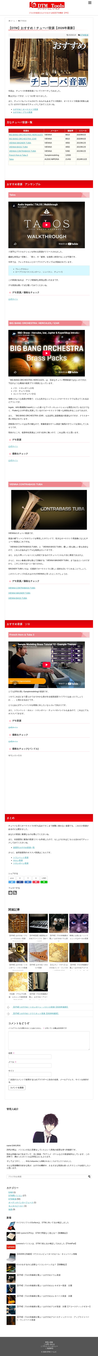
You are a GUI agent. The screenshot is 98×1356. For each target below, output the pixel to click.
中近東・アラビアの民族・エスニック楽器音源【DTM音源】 (18, 997)
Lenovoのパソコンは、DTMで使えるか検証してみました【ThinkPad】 (46, 1244)
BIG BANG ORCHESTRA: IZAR (22, 139)
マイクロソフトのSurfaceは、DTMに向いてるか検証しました (42, 1223)
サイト (11, 1071)
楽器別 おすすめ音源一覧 (24, 847)
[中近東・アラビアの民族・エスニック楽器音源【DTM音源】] (17, 981)
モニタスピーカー (16, 1206)
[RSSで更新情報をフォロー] (15, 893)
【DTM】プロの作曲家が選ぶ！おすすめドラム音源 (58, 939)
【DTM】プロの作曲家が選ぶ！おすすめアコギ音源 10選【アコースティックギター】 (53, 1307)
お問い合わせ (50, 1344)
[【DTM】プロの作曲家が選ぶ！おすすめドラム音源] (58, 923)
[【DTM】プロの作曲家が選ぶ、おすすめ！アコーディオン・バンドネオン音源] (38, 981)
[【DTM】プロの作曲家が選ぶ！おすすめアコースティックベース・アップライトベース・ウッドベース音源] (78, 952)
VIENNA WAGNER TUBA (20, 143)
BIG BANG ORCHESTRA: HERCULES (26, 135)
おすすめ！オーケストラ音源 (25, 109)
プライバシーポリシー (50, 1346)
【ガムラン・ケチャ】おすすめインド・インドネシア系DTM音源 (58, 968)
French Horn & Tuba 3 (18, 155)
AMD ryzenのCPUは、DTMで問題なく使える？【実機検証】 (42, 1233)
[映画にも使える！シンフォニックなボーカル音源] (78, 923)
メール (12, 1062)
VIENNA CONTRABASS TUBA (22, 151)
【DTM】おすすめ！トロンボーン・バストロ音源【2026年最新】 (18, 968)
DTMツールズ (51, 1352)
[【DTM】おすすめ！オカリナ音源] (38, 952)
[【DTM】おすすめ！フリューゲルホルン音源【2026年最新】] (17, 923)
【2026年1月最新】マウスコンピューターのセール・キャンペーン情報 (46, 1254)
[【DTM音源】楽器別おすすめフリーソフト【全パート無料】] (38, 923)
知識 (10, 1209)
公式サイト (13, 299)
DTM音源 (84, 35)
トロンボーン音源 (20, 863)
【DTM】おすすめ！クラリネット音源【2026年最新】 (35, 1013)
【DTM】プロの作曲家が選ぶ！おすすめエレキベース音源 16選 (44, 1296)
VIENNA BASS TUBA (18, 147)
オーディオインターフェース (20, 1202)
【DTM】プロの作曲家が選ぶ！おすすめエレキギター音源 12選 (44, 1286)
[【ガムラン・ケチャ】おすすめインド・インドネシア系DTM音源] (58, 952)
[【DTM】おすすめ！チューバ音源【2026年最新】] (28, 882)
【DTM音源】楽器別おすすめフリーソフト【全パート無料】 (38, 939)
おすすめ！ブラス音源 (22, 112)
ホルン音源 (18, 860)
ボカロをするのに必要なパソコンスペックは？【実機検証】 (42, 1265)
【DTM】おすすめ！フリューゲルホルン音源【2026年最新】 (18, 939)
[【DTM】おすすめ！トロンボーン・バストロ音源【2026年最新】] (17, 952)
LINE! (44, 878)
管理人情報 (49, 1342)
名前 (11, 1053)
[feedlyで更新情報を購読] (10, 893)
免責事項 (50, 1348)
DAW (10, 1192)
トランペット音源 (20, 858)
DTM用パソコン (15, 1196)
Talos (11, 159)
